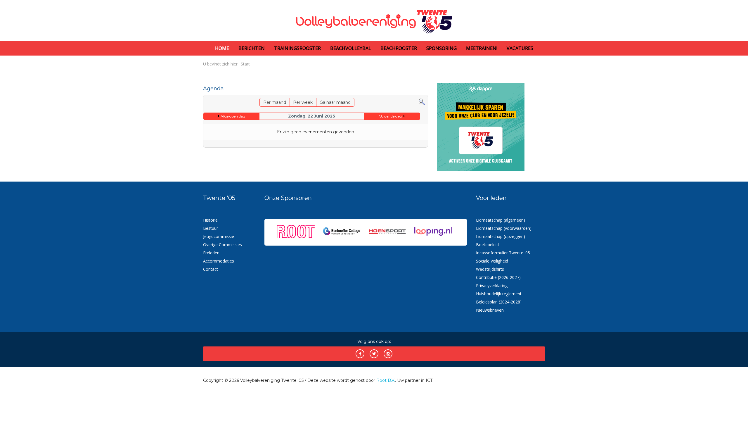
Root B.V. (385, 380)
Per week (303, 102)
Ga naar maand (335, 102)
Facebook (360, 353)
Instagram (388, 353)
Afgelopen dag (233, 116)
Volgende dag (390, 116)
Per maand (274, 102)
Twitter (374, 353)
